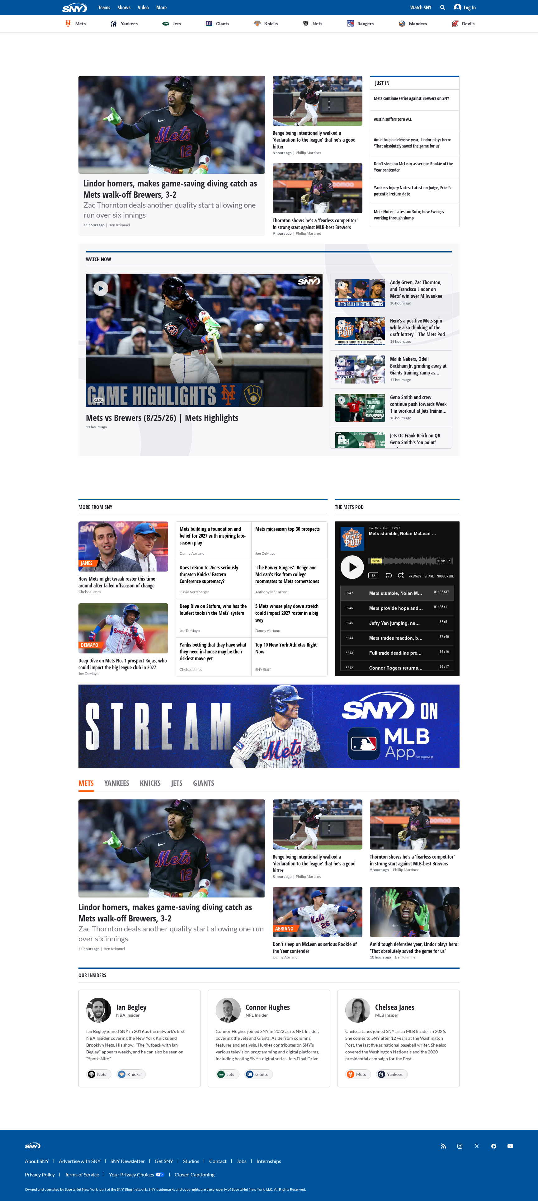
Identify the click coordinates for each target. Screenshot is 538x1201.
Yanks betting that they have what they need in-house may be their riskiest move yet (213, 651)
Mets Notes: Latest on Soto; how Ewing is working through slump (409, 215)
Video (143, 7)
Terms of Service (82, 1174)
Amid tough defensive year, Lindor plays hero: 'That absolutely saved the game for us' (412, 143)
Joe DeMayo (88, 673)
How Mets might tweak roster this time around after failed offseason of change (116, 582)
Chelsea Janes (89, 591)
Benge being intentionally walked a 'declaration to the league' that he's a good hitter (314, 140)
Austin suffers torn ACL (393, 119)
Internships (269, 1161)
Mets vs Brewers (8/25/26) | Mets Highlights (162, 417)
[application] (204, 340)
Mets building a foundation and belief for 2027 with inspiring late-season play (213, 535)
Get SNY (164, 1161)
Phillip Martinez (309, 152)
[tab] (86, 783)
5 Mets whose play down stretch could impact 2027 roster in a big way (287, 613)
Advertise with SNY (80, 1161)
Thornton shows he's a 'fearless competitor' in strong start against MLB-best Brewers (315, 224)
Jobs (242, 1161)
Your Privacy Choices (131, 1174)
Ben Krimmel (119, 225)
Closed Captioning (195, 1174)
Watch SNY (421, 7)
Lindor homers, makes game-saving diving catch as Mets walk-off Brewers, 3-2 (170, 188)
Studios (191, 1161)
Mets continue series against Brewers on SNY (411, 98)
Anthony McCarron (271, 592)
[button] (464, 7)
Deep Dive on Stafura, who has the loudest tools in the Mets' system (213, 609)
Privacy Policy (40, 1174)
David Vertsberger (194, 592)
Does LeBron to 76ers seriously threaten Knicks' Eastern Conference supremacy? (209, 574)
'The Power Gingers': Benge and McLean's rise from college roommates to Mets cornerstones (287, 574)
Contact (218, 1161)
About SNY (37, 1161)
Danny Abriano (192, 553)
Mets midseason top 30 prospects (287, 528)
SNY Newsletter (128, 1161)
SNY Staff (263, 669)
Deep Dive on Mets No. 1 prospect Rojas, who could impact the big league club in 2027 (122, 664)
